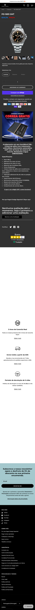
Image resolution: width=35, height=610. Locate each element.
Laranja (5, 74)
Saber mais (17, 338)
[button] (31, 82)
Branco (14, 74)
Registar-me (18, 486)
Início (3, 9)
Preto (23, 74)
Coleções (9, 9)
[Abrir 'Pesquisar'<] (24, 5)
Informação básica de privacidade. (17, 498)
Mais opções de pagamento (17, 95)
